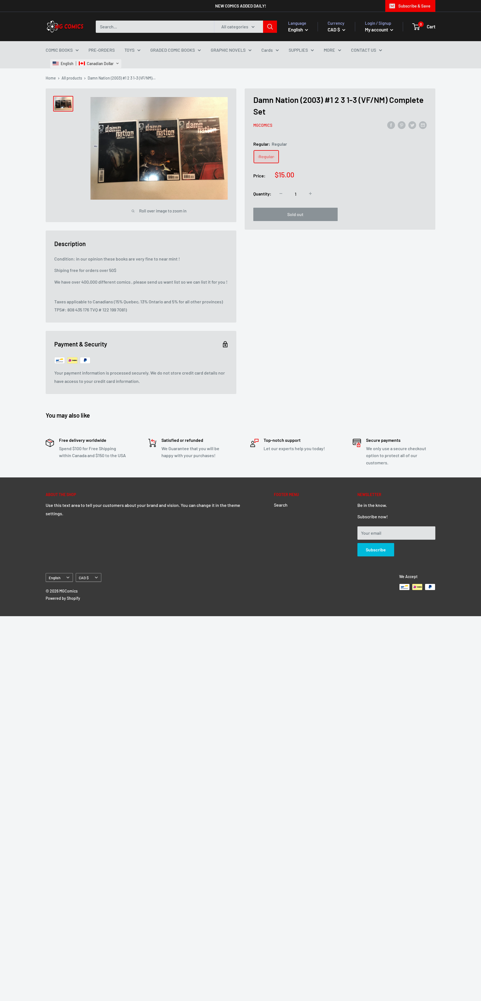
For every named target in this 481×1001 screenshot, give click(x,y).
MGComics (262, 125)
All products (72, 78)
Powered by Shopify (63, 598)
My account (377, 29)
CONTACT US (363, 50)
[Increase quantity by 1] (310, 193)
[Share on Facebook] (391, 124)
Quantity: (262, 193)
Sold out (295, 214)
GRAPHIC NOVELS (228, 50)
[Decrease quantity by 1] (281, 193)
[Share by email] (423, 124)
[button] (85, 63)
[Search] (270, 26)
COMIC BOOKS (59, 50)
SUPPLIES (298, 50)
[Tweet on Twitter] (412, 124)
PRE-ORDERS (102, 50)
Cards (267, 50)
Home (51, 78)
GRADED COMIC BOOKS (172, 50)
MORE (329, 50)
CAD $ (84, 577)
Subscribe (376, 549)
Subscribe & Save (414, 5)
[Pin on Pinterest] (402, 124)
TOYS (129, 50)
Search (281, 504)
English (54, 577)
